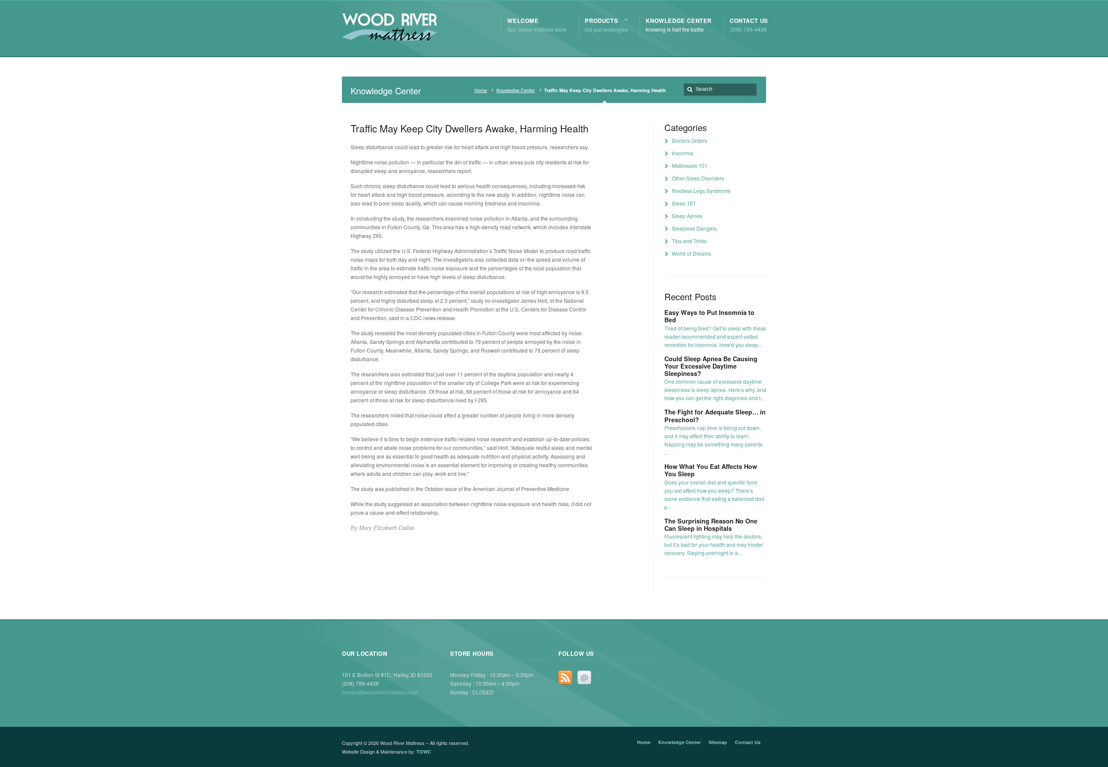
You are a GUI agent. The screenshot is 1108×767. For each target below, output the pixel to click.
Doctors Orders (689, 140)
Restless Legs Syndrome (701, 190)
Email (584, 677)
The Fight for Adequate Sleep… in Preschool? (715, 416)
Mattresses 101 (690, 165)
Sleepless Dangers (694, 228)
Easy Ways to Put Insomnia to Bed (709, 316)
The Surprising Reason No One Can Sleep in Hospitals (710, 525)
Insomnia (682, 153)
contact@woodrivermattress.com (380, 692)
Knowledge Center (515, 90)
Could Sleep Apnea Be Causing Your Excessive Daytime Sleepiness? (710, 366)
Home (480, 90)
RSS (565, 677)
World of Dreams (691, 253)
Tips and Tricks (689, 240)
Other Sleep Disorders (698, 178)
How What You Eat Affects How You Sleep (710, 470)
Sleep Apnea (687, 215)
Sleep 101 (684, 203)
